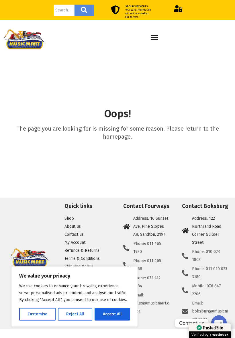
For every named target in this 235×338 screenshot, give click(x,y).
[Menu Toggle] (154, 37)
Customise (37, 314)
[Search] (84, 10)
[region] (74, 296)
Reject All (75, 314)
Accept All (112, 314)
